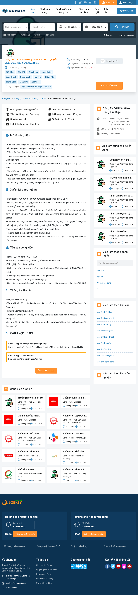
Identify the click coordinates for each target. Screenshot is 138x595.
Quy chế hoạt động (44, 583)
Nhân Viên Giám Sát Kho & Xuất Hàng (29, 451)
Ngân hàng (49, 35)
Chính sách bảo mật (44, 565)
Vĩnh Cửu (24, 82)
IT (97, 289)
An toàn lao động (104, 283)
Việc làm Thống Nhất (105, 355)
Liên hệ (106, 11)
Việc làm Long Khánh (105, 318)
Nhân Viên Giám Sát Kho (74, 469)
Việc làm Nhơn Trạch (105, 343)
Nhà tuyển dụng (45, 11)
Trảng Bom (11, 82)
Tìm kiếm (124, 27)
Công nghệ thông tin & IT (48, 546)
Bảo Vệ (100, 277)
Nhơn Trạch (25, 77)
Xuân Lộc (35, 82)
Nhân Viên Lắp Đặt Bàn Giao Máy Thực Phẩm (75, 415)
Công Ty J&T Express (72, 402)
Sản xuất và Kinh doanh (115, 546)
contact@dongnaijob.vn (16, 583)
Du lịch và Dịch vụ (79, 546)
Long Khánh (47, 72)
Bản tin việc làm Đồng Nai (63, 11)
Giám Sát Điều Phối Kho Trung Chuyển (28, 415)
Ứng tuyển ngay (109, 86)
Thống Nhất (50, 77)
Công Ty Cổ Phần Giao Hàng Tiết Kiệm (30, 99)
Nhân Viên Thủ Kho (73, 451)
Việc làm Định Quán (105, 331)
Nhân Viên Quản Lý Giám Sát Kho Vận (119, 213)
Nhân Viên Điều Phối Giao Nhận (22, 63)
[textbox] (69, 27)
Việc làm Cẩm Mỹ (104, 324)
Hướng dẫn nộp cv (43, 574)
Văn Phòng (25, 35)
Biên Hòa (10, 72)
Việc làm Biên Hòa (104, 312)
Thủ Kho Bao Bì (26, 469)
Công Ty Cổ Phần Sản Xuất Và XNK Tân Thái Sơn (74, 421)
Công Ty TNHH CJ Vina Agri (74, 438)
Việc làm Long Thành (105, 337)
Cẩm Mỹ (21, 72)
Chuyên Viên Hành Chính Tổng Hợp (119, 160)
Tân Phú (37, 77)
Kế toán (37, 35)
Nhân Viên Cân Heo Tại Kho (73, 433)
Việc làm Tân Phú (104, 349)
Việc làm (33, 11)
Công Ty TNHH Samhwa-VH (29, 456)
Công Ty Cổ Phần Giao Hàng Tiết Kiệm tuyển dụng (29, 59)
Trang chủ (6, 99)
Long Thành (11, 77)
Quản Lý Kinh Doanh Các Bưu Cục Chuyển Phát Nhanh (74, 397)
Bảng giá (97, 11)
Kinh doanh (11, 35)
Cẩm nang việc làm (84, 11)
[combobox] (69, 27)
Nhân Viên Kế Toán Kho (28, 433)
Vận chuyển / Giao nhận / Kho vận (36, 87)
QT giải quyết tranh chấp (46, 570)
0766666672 (11, 587)
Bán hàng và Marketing (14, 546)
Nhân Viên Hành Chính (118, 231)
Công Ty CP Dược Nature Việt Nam (30, 475)
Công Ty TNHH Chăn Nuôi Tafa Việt (73, 457)
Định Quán (33, 72)
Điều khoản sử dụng (44, 578)
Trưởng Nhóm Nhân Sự (30, 397)
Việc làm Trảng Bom (105, 362)
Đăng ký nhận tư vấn (25, 534)
